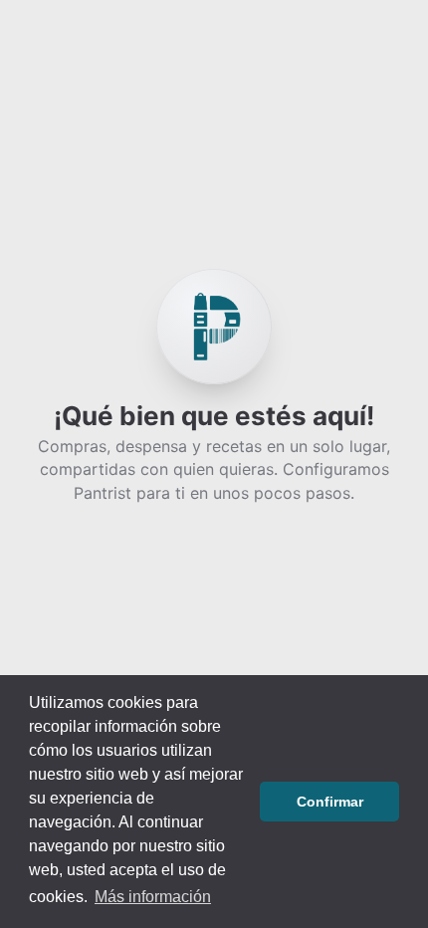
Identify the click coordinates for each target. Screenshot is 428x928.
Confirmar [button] (330, 802)
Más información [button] (153, 896)
